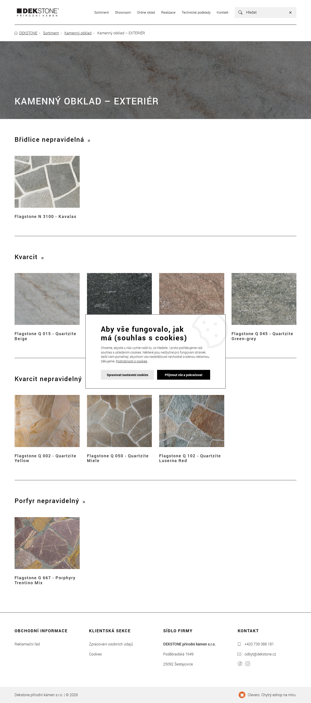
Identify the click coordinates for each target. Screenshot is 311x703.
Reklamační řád (27, 644)
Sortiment (51, 32)
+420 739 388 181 (259, 644)
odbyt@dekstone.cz (260, 654)
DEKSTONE (28, 32)
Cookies (95, 654)
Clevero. (254, 694)
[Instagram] (247, 664)
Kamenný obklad (78, 32)
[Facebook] (240, 664)
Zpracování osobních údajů (111, 644)
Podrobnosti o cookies (131, 361)
